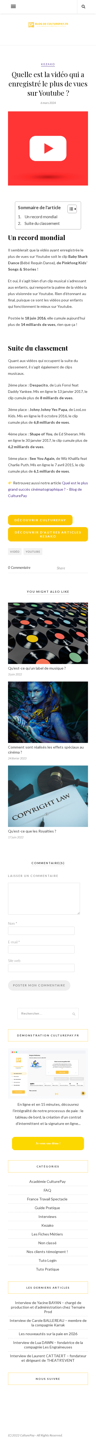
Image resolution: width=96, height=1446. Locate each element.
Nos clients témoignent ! (47, 1251)
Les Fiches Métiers (47, 1234)
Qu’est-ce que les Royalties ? (32, 831)
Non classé (47, 1243)
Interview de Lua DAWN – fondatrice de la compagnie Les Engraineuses (48, 1344)
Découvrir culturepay (40, 520)
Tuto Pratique (47, 1269)
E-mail (14, 942)
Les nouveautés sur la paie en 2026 (48, 1333)
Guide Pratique (47, 1207)
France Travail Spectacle (47, 1199)
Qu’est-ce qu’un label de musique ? (37, 668)
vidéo (14, 551)
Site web (14, 961)
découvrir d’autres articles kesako (48, 534)
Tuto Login (47, 1260)
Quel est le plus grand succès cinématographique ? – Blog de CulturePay (48, 489)
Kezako (48, 64)
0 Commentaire (19, 567)
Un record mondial (41, 216)
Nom (12, 923)
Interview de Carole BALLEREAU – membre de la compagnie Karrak (48, 1322)
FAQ (47, 1190)
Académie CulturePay (47, 1181)
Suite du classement (43, 223)
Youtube (33, 551)
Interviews (47, 1216)
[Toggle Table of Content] (69, 208)
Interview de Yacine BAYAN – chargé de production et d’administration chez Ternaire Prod (48, 1307)
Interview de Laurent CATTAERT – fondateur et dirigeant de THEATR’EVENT (48, 1358)
